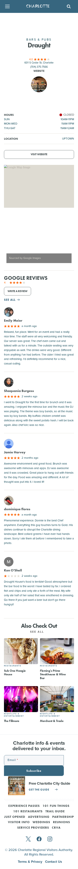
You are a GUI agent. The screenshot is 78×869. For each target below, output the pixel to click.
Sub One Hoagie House (15, 672)
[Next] (68, 239)
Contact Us (53, 861)
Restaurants (12, 665)
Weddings (41, 822)
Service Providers (33, 827)
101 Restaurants (28, 811)
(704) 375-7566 (39, 67)
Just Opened (14, 817)
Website (39, 71)
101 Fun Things (56, 806)
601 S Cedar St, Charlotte (39, 63)
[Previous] (10, 239)
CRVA (56, 827)
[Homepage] (38, 6)
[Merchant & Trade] (57, 699)
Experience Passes (24, 806)
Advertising (38, 817)
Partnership (63, 817)
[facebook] (39, 839)
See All (37, 632)
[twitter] (28, 839)
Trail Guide (55, 811)
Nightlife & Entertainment (14, 714)
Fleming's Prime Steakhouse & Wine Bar (53, 674)
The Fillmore (11, 721)
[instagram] (49, 839)
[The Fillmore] (21, 699)
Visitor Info (19, 822)
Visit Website (39, 154)
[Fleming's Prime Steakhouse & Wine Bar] (57, 651)
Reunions (61, 822)
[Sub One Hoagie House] (21, 651)
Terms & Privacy (30, 861)
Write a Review (17, 291)
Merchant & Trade (52, 721)
